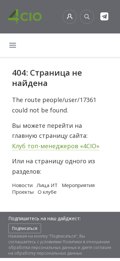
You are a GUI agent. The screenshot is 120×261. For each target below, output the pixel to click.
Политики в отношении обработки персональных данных (59, 244)
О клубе (47, 191)
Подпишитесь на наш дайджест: (44, 218)
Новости (22, 185)
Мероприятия (78, 185)
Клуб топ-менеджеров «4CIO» (55, 146)
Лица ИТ (47, 185)
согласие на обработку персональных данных (59, 250)
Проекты (23, 191)
